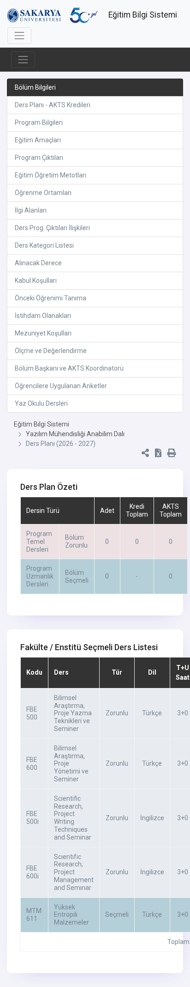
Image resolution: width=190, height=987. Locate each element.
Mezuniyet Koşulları (43, 333)
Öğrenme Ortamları (43, 192)
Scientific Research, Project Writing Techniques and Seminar (72, 818)
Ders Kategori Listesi (44, 245)
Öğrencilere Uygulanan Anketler (61, 386)
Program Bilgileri (39, 122)
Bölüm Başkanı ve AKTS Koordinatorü (69, 368)
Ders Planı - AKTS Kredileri (52, 105)
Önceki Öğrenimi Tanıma (50, 298)
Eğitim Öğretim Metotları (50, 175)
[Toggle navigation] (19, 35)
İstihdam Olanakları (43, 315)
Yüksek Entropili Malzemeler (71, 914)
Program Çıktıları (39, 157)
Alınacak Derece (38, 263)
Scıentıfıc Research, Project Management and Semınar (74, 872)
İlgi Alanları (31, 210)
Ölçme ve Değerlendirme (51, 350)
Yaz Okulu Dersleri (41, 403)
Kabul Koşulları (36, 280)
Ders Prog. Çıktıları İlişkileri (52, 228)
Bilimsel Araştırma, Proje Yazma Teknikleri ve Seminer (73, 713)
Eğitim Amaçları (38, 140)
